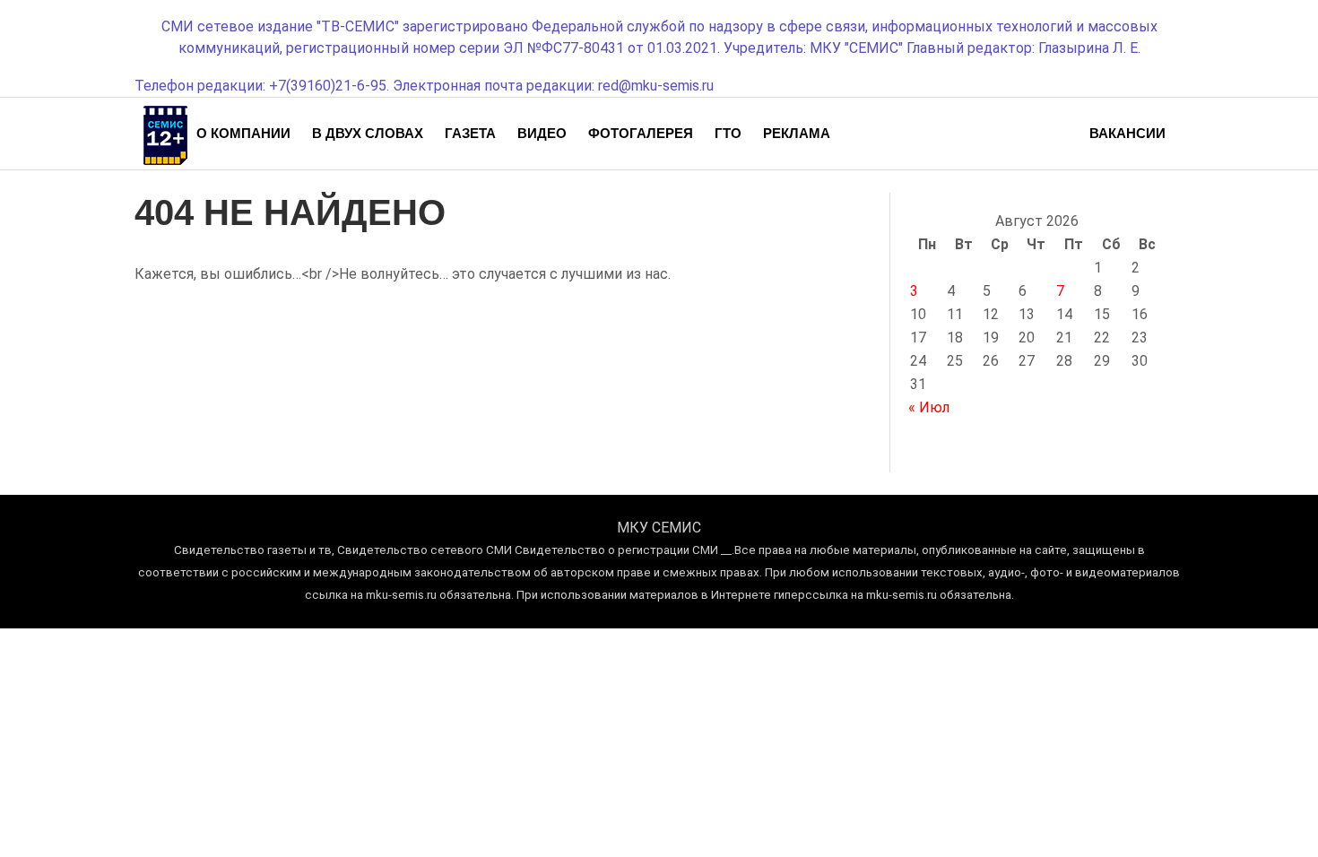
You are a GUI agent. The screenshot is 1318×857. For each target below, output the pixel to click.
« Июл (928, 407)
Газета (470, 133)
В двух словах (367, 133)
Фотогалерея (640, 133)
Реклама (796, 133)
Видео (542, 133)
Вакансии (1127, 133)
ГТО (728, 133)
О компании (243, 133)
